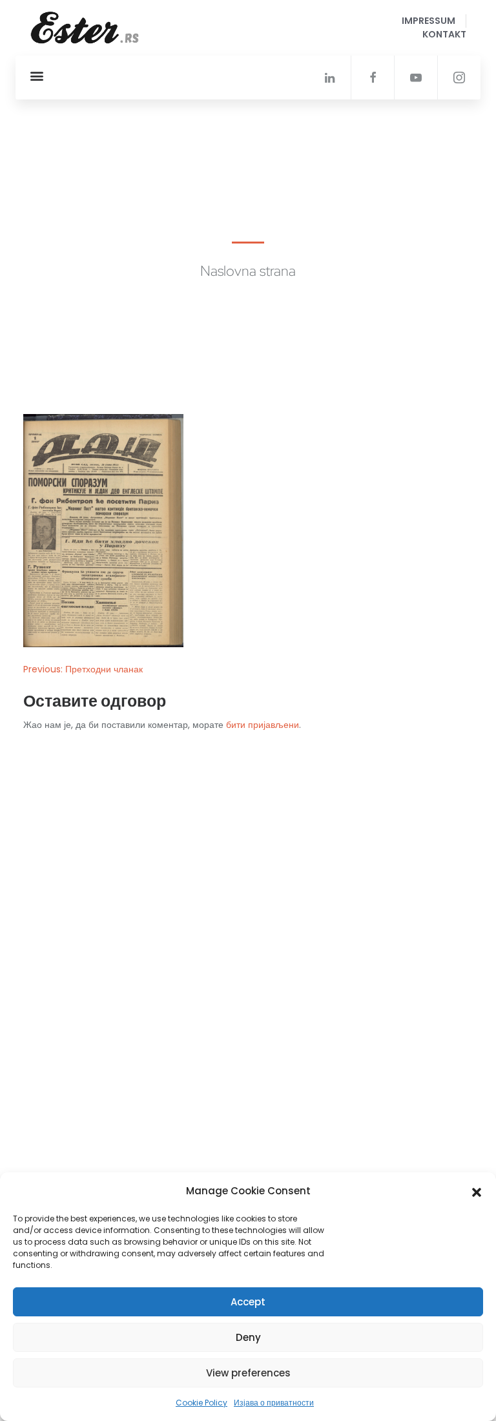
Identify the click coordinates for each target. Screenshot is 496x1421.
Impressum (428, 20)
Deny (248, 1337)
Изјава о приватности (274, 1402)
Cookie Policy (201, 1402)
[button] (476, 1191)
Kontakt (444, 34)
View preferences (248, 1373)
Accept (248, 1302)
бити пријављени (262, 724)
